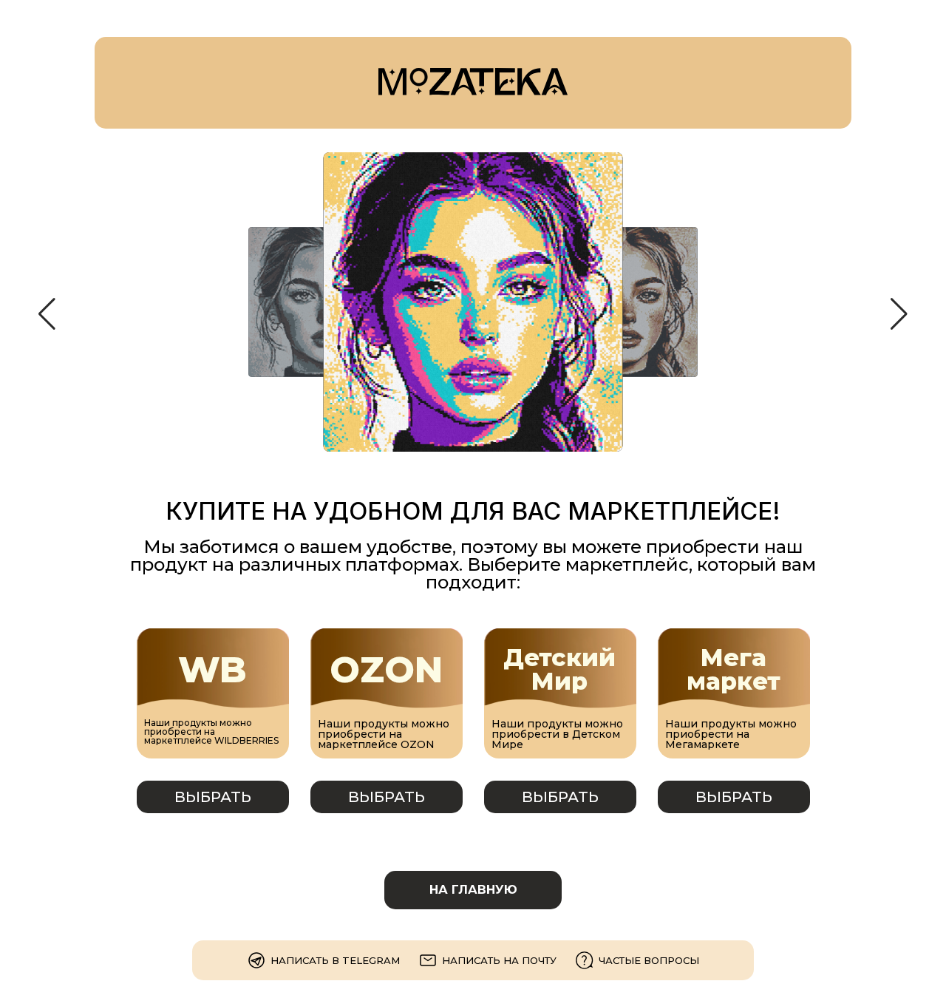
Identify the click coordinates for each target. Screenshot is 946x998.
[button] (47, 314)
